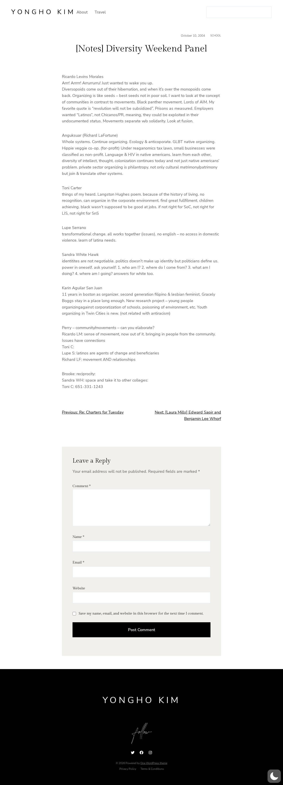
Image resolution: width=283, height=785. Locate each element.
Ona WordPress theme (153, 763)
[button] (274, 776)
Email (78, 562)
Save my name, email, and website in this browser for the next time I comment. (141, 613)
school (215, 35)
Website (79, 588)
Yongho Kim (43, 12)
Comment (82, 486)
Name (78, 537)
